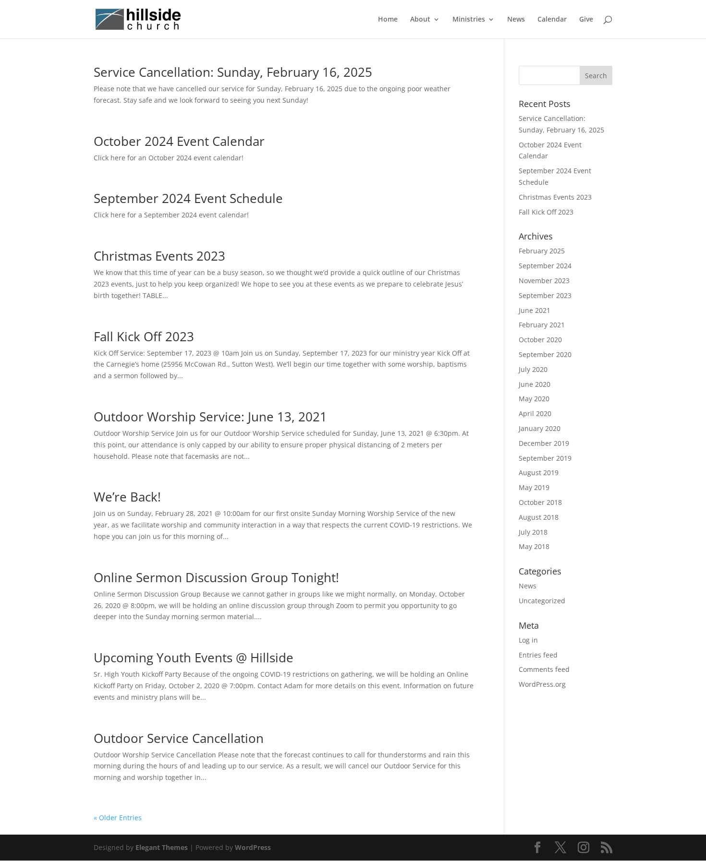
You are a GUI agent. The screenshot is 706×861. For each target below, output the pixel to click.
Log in (528, 640)
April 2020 (535, 413)
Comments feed (544, 669)
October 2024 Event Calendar (179, 141)
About (420, 20)
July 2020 (533, 369)
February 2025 (542, 250)
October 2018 (540, 502)
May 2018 (534, 546)
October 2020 (540, 339)
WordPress (253, 847)
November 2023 (544, 280)
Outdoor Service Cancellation (179, 738)
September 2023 (545, 295)
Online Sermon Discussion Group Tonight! (216, 577)
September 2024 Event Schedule (188, 198)
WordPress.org (542, 684)
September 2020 (545, 354)
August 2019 (539, 472)
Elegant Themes (161, 847)
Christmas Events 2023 (159, 255)
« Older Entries (118, 817)
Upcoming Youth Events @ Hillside (193, 657)
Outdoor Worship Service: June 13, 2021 (210, 416)
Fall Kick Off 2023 (144, 336)
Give (586, 20)
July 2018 (533, 532)
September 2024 (545, 265)
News (516, 20)
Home (388, 20)
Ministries (468, 20)
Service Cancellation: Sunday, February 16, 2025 (233, 72)
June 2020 (534, 384)
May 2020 (534, 398)
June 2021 (534, 310)
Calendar (552, 20)
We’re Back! (127, 496)
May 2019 (534, 487)
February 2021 (542, 324)
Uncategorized (542, 600)
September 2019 (545, 458)
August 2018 (539, 517)
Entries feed (538, 654)
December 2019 (544, 443)
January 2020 (539, 428)
